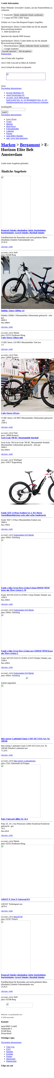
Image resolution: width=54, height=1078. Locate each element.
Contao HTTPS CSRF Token (16, 18)
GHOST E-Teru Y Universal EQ (15, 899)
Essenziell (8, 15)
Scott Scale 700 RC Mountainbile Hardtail (19, 438)
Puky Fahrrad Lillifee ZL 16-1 (14, 819)
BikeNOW (18, 917)
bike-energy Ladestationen (25, 761)
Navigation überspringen (11, 88)
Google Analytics (11, 49)
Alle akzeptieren (25, 51)
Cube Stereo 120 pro (10, 413)
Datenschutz (6, 54)
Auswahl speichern (9, 51)
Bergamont (30, 144)
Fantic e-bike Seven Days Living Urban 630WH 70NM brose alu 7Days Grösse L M (25, 589)
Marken (8, 144)
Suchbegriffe (6, 107)
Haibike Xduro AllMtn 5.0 (12, 311)
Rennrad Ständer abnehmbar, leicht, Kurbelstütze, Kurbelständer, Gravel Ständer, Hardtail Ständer (23, 231)
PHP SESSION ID (12, 32)
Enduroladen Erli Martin (24, 535)
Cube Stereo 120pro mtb (12, 337)
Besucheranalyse (11, 46)
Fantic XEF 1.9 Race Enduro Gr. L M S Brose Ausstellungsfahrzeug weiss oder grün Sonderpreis (23, 514)
